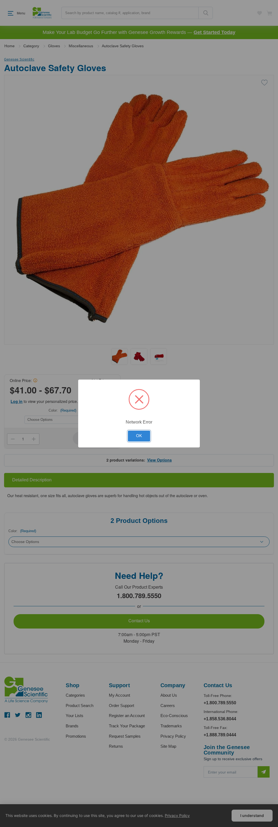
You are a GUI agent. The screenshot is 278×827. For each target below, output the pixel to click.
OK (139, 436)
